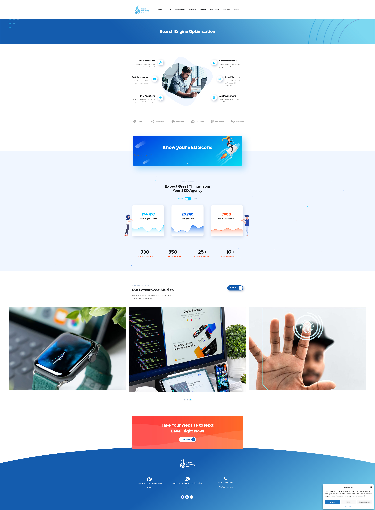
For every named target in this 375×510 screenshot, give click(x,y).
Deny (348, 502)
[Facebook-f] (182, 497)
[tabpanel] (67, 348)
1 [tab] (185, 400)
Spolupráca (214, 10)
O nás (169, 10)
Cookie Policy (348, 506)
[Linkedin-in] (187, 497)
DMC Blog (226, 10)
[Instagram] (191, 497)
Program (203, 10)
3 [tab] (190, 400)
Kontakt (237, 10)
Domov (160, 10)
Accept (332, 502)
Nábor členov (180, 10)
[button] (371, 487)
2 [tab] (187, 400)
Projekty (192, 10)
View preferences (364, 502)
